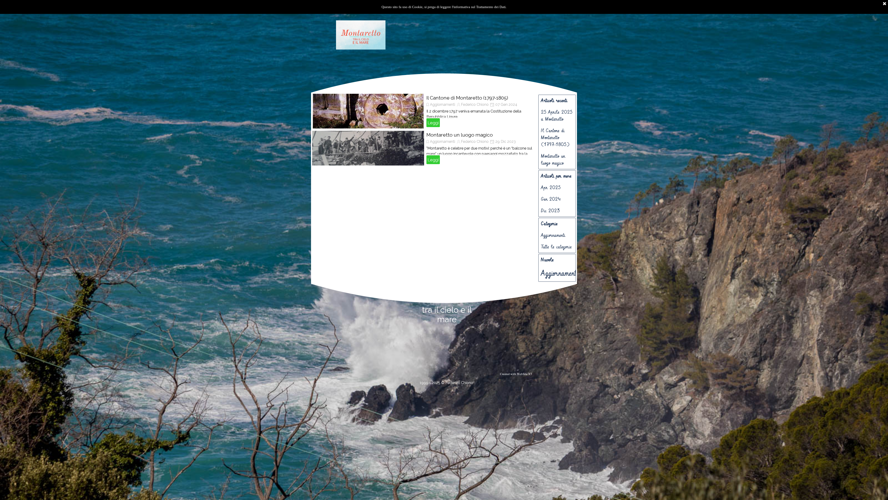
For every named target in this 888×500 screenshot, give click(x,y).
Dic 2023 (550, 211)
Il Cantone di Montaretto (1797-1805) (467, 98)
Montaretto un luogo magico (459, 135)
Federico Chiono (475, 104)
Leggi (433, 122)
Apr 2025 (551, 187)
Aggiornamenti (442, 104)
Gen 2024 (551, 199)
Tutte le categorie (556, 247)
